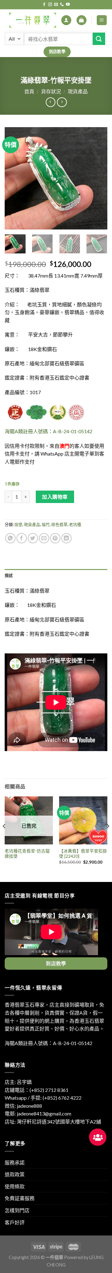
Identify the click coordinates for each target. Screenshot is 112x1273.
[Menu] (102, 20)
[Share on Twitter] (33, 538)
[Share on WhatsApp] (10, 538)
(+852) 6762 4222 (62, 1098)
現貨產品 (78, 91)
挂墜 (18, 524)
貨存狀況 (51, 91)
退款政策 (15, 1174)
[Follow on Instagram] (50, 4)
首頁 (29, 91)
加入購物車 (55, 497)
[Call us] (62, 4)
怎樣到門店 (17, 1210)
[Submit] (99, 39)
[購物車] (81, 20)
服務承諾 (15, 1162)
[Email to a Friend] (44, 538)
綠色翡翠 (59, 524)
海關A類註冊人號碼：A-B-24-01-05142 (48, 431)
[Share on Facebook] (21, 538)
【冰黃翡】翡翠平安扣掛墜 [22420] (83, 853)
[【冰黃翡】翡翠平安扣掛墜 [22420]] (83, 820)
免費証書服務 (20, 1198)
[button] (97, 1137)
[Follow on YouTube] (68, 4)
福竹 (46, 524)
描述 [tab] (9, 575)
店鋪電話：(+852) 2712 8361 (36, 1090)
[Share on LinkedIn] (66, 538)
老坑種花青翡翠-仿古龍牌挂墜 (27, 853)
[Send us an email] (56, 4)
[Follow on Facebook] (44, 4)
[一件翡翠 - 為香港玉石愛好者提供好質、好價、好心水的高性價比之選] (32, 20)
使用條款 (15, 1186)
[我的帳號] (66, 20)
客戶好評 (15, 1222)
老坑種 (75, 524)
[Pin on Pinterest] (55, 538)
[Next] (97, 178)
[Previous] (14, 178)
